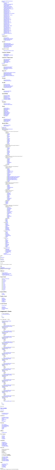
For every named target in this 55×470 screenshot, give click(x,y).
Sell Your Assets (4, 305)
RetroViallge (4, 381)
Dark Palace (3, 322)
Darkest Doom (4, 338)
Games (7, 111)
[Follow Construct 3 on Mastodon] (7, 99)
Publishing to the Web (11, 44)
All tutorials (7, 47)
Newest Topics (9, 80)
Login (5, 127)
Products (3, 1)
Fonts (6, 110)
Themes (7, 114)
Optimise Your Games (14, 179)
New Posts (7, 91)
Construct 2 (9, 190)
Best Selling (3, 298)
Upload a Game (8, 87)
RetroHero (3, 392)
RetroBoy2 (3, 360)
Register (3, 127)
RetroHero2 (3, 387)
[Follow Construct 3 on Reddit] (7, 95)
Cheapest (3, 300)
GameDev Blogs (4, 444)
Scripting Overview (9, 39)
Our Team (3, 436)
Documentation (4, 419)
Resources (3, 34)
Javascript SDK (8, 61)
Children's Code (4, 465)
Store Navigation (8, 268)
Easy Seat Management (5, 425)
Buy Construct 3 (8, 103)
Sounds (9, 112)
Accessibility (4, 466)
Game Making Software (5, 413)
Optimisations (10, 46)
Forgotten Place (4, 333)
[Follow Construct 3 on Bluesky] (7, 97)
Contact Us (5, 253)
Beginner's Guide (8, 43)
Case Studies (4, 421)
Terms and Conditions (5, 308)
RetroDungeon (4, 376)
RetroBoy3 (3, 354)
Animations (8, 108)
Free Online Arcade (4, 445)
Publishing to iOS (8, 45)
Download (8, 59)
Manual (8, 37)
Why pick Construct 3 (9, 66)
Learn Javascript (4, 426)
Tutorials (7, 55)
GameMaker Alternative (5, 417)
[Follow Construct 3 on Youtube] (7, 96)
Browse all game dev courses (10, 50)
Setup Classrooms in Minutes (11, 72)
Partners (3, 427)
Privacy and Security (10, 68)
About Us (3, 435)
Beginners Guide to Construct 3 (15, 176)
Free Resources (9, 67)
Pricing (3, 418)
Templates (7, 113)
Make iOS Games (13, 178)
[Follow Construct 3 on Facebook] (7, 98)
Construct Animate (12, 145)
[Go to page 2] (3, 317)
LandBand (3, 349)
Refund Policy (4, 307)
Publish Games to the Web (15, 177)
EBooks (7, 109)
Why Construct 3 (4, 424)
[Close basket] (2, 259)
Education (3, 63)
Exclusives (7, 121)
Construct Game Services (14, 156)
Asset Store (5, 222)
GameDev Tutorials (4, 443)
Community (3, 76)
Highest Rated (8, 120)
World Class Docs (9, 73)
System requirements (10, 38)
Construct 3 (12, 131)
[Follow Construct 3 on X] (4, 458)
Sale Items (7, 125)
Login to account (8, 254)
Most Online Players (9, 86)
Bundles (3, 293)
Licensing (3, 309)
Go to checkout (2, 267)
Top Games (8, 84)
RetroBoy (3, 365)
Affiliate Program (4, 432)
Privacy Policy (4, 464)
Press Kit (3, 437)
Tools (6, 115)
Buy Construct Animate (9, 104)
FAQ (6, 69)
